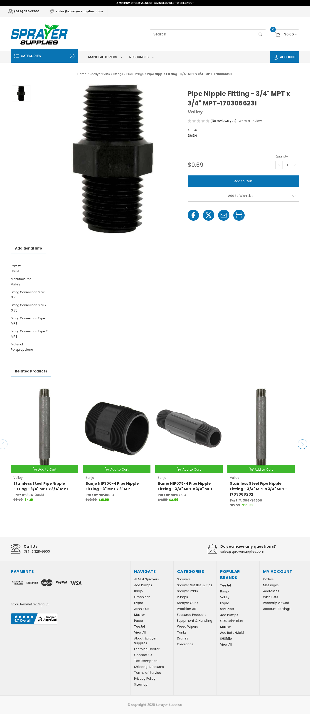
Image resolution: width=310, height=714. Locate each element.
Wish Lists (270, 597)
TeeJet (139, 626)
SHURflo (226, 638)
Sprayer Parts (187, 591)
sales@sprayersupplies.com (79, 11)
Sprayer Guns (187, 603)
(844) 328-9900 (26, 11)
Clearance (185, 644)
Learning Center (147, 649)
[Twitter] (208, 215)
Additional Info (28, 248)
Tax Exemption (145, 661)
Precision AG (187, 609)
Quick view (71, 388)
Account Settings (276, 609)
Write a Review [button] (250, 121)
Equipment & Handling (194, 620)
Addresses (271, 591)
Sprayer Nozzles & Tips (194, 585)
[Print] (239, 215)
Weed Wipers (187, 626)
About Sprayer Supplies (145, 640)
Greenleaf (142, 597)
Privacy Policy (144, 678)
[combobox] (208, 34)
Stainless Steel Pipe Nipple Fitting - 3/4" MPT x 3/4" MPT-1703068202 (258, 489)
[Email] (223, 215)
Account (287, 57)
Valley (224, 597)
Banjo (138, 591)
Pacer (138, 620)
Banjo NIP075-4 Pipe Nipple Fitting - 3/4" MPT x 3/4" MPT (185, 486)
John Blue (141, 609)
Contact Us (143, 655)
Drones (182, 638)
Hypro (138, 603)
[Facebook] (193, 215)
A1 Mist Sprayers (146, 579)
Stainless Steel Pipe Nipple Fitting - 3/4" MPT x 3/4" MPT (41, 486)
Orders (268, 579)
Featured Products (191, 614)
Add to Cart (47, 469)
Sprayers (184, 579)
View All (140, 632)
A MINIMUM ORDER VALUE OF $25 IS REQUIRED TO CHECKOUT (155, 3)
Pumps (182, 597)
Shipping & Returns (149, 666)
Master (139, 614)
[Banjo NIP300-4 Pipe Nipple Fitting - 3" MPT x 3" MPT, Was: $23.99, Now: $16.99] (117, 428)
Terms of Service (147, 672)
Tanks (181, 632)
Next (302, 444)
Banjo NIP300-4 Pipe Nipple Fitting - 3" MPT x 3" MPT (112, 486)
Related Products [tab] (31, 371)
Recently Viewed (276, 603)
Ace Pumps (143, 585)
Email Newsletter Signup (30, 604)
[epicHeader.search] (260, 34)
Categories (30, 56)
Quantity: (282, 156)
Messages (271, 585)
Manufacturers (103, 57)
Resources (139, 57)
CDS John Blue (231, 621)
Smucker (227, 609)
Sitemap (141, 684)
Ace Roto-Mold (232, 632)
